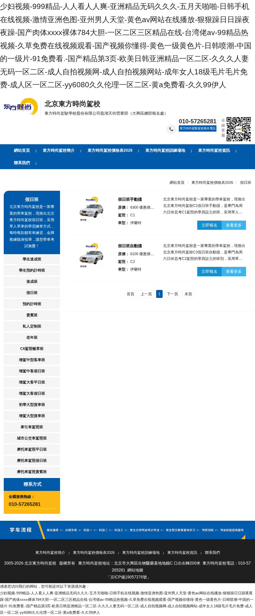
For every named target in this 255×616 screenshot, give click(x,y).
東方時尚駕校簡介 (50, 552)
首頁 (130, 294)
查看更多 (234, 225)
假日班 (245, 182)
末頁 (188, 294)
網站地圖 (135, 570)
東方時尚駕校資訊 (182, 552)
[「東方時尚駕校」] (22, 106)
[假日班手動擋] (92, 209)
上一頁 (146, 294)
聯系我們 (212, 552)
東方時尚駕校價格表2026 (212, 182)
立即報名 (209, 225)
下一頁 (172, 294)
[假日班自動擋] (92, 255)
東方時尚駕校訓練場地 (141, 552)
